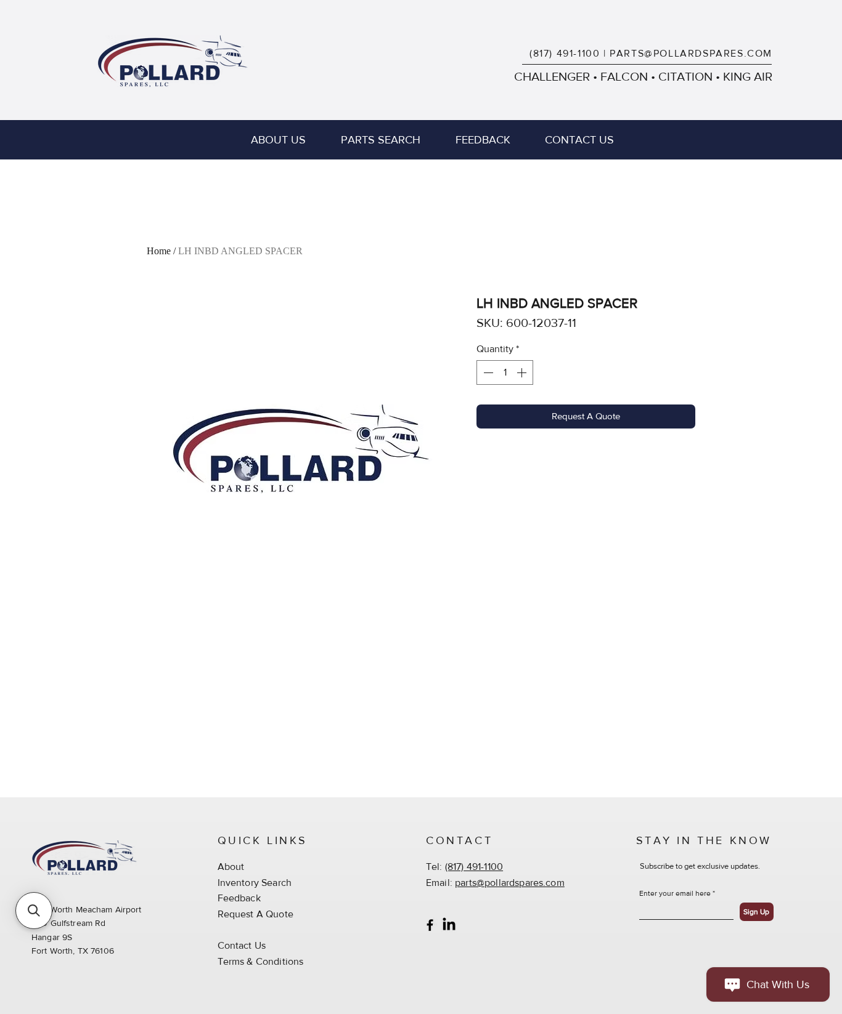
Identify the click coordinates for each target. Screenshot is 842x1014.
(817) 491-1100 (564, 53)
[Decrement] (487, 372)
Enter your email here (675, 893)
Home (159, 251)
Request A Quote (255, 914)
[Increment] (522, 372)
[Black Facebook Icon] (430, 925)
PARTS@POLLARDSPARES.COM (691, 53)
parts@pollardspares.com (510, 882)
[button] (33, 910)
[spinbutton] (505, 372)
